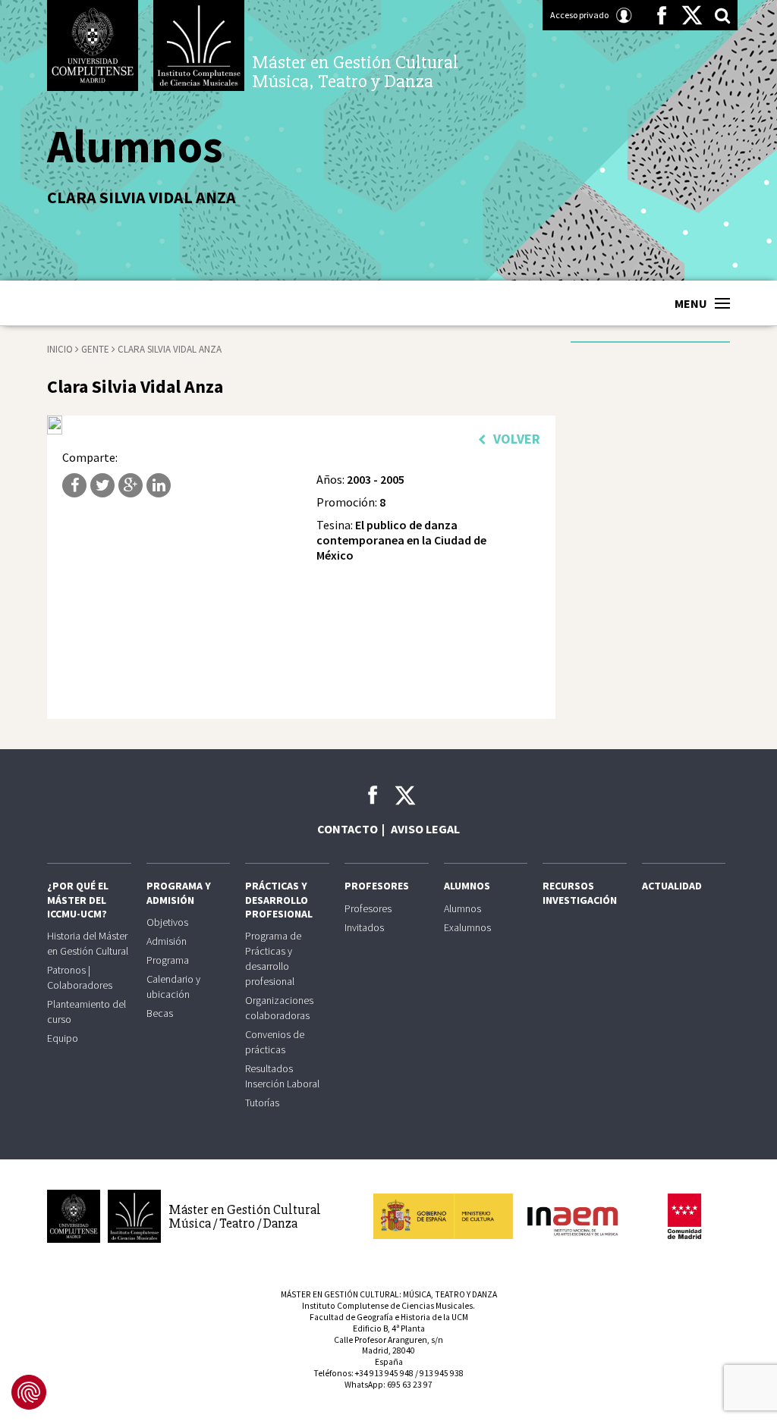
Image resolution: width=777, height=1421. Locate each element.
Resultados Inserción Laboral (282, 1076)
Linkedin (158, 485)
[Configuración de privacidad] (28, 1392)
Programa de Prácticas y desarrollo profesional (273, 958)
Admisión (166, 941)
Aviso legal (425, 828)
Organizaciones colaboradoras (279, 1007)
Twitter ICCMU (405, 795)
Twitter (692, 15)
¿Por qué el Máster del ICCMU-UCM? (78, 899)
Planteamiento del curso (86, 1011)
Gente (95, 349)
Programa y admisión (178, 892)
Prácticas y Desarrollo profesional (279, 899)
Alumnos (467, 885)
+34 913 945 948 (384, 1373)
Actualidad (672, 885)
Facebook (661, 15)
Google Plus (130, 485)
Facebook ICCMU (372, 795)
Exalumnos (467, 927)
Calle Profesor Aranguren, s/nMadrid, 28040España (388, 1351)
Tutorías (262, 1102)
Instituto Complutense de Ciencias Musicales (198, 45)
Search (722, 15)
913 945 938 (442, 1373)
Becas (159, 1013)
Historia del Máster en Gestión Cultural (87, 943)
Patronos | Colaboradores (79, 977)
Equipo (62, 1038)
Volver (516, 439)
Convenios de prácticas (274, 1041)
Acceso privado (579, 14)
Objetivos (167, 922)
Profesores (376, 885)
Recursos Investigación (580, 892)
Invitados (364, 927)
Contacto (347, 828)
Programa (167, 960)
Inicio (60, 349)
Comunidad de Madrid (684, 1216)
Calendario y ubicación (173, 986)
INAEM (502, 1216)
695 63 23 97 (410, 1384)
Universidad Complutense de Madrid (92, 45)
